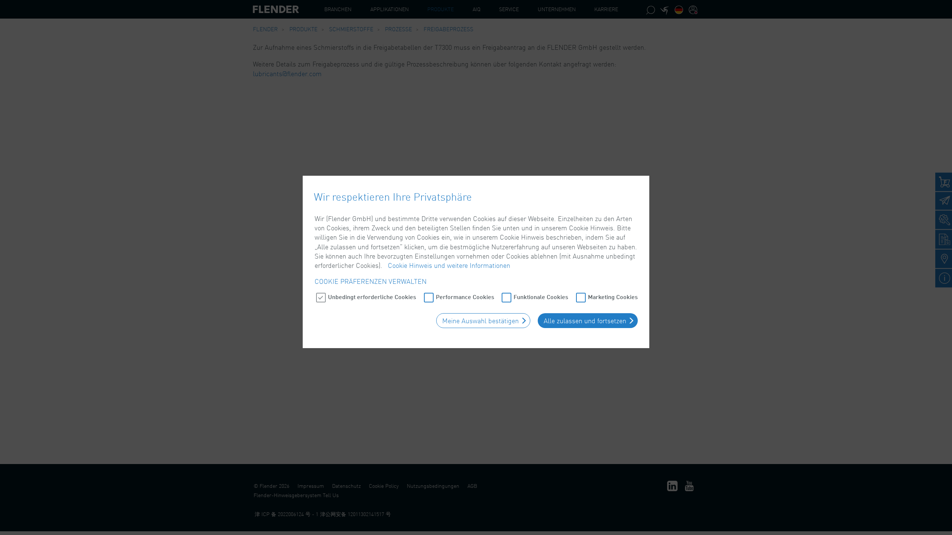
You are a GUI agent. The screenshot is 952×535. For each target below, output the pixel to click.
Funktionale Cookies (541, 296)
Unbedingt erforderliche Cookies (372, 296)
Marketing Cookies (613, 296)
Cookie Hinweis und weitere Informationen (449, 265)
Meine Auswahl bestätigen (480, 321)
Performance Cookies (465, 296)
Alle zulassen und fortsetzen (585, 321)
